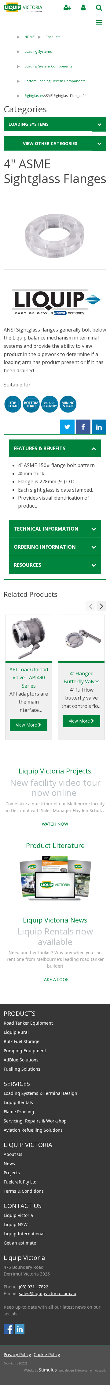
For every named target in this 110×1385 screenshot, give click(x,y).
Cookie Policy (47, 1354)
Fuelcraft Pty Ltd (20, 1182)
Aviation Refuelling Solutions (33, 1130)
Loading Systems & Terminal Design (40, 1093)
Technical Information (46, 528)
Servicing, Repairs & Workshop (35, 1121)
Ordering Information (45, 546)
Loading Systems (38, 51)
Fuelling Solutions (22, 1069)
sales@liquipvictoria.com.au (47, 1293)
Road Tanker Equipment (28, 1023)
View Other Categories (50, 143)
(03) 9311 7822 (33, 1287)
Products (53, 36)
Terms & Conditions (24, 1191)
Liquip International (24, 1234)
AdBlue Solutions (21, 1060)
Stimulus (48, 1370)
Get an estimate (20, 1243)
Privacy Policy (17, 1354)
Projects (12, 1173)
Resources (27, 565)
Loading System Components (48, 66)
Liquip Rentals (18, 1102)
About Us (13, 1154)
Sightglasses (34, 95)
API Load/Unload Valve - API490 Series (28, 677)
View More (27, 725)
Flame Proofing (19, 1112)
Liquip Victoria (18, 1215)
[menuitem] (24, 36)
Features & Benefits (39, 448)
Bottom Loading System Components (54, 81)
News (9, 1163)
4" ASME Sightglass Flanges (65, 95)
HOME (29, 36)
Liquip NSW (16, 1224)
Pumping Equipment (25, 1050)
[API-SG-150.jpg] (55, 235)
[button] (90, 606)
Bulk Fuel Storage (21, 1041)
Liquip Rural (16, 1032)
